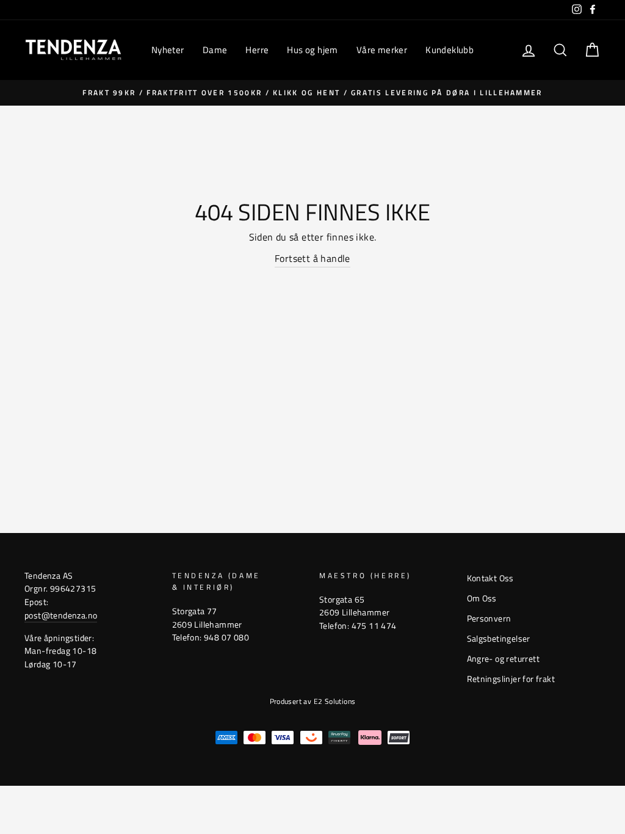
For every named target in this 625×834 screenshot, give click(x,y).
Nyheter (167, 50)
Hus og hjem (312, 50)
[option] (312, 93)
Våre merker (381, 50)
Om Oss (482, 598)
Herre (257, 50)
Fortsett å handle (312, 258)
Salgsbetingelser (498, 639)
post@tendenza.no (60, 615)
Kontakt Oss (490, 578)
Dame (215, 50)
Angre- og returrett (503, 659)
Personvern (489, 618)
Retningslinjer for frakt (511, 679)
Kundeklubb (449, 50)
